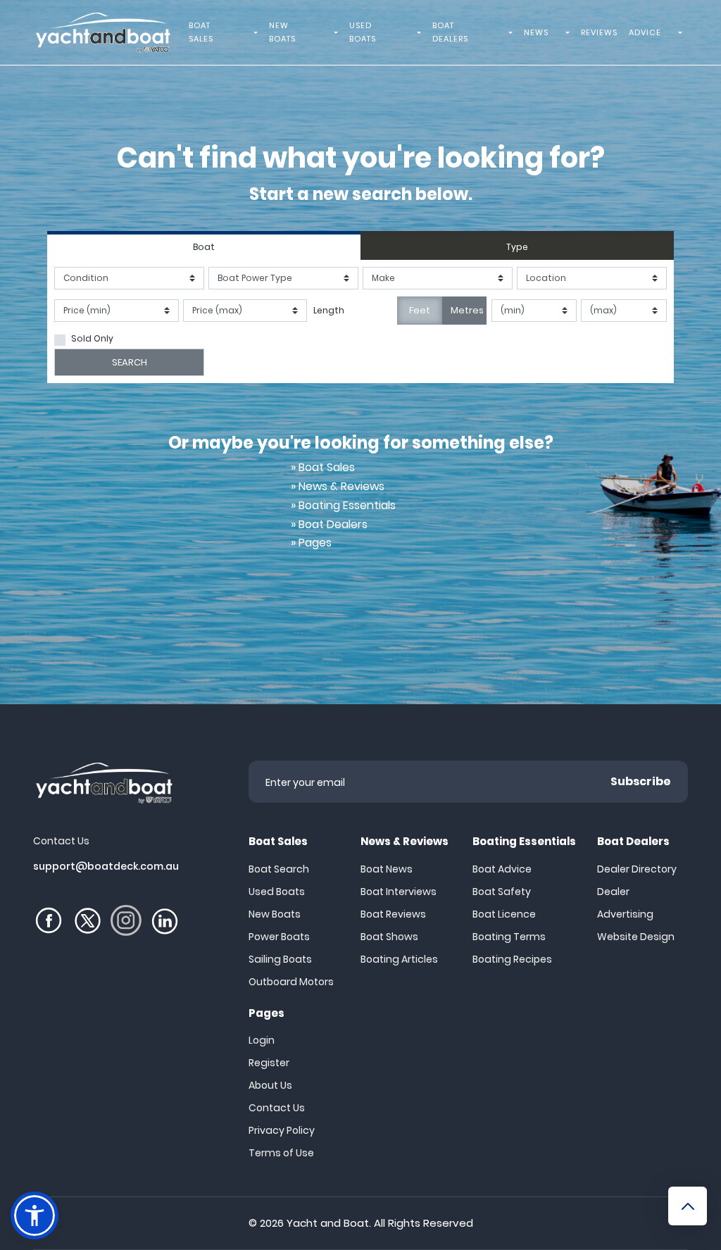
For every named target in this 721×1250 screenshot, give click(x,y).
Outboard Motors (291, 982)
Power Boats (279, 937)
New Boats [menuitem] (282, 32)
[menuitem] (257, 32)
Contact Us (277, 1108)
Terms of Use (281, 1153)
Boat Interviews (398, 892)
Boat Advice (502, 869)
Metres (467, 310)
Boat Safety (501, 892)
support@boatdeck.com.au (106, 866)
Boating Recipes (512, 959)
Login (262, 1040)
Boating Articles (399, 959)
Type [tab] (517, 247)
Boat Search (279, 869)
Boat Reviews (393, 914)
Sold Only (92, 338)
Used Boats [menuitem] (362, 32)
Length (328, 310)
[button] (34, 1215)
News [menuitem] (536, 32)
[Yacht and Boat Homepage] (102, 32)
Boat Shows (389, 937)
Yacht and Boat (328, 1222)
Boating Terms (509, 937)
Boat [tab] (204, 247)
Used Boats (277, 892)
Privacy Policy (282, 1130)
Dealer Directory (637, 869)
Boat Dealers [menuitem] (450, 32)
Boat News (386, 869)
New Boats (275, 914)
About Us (270, 1085)
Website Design (636, 937)
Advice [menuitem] (645, 32)
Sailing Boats (280, 959)
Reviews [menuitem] (599, 32)
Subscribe (640, 781)
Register (269, 1063)
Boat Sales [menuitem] (201, 32)
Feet (419, 310)
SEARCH (129, 362)
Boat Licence (504, 914)
